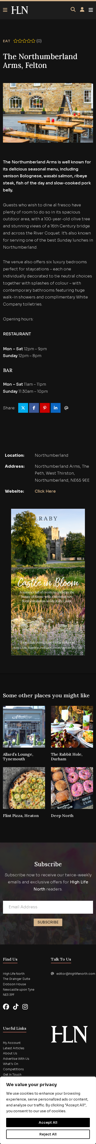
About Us (10, 1053)
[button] (7, 10)
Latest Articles (13, 1048)
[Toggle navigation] (91, 10)
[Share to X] (23, 408)
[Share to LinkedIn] (56, 408)
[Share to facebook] (34, 408)
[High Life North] (69, 1034)
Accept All (48, 1122)
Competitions (13, 1069)
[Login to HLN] (82, 10)
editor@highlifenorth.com (75, 973)
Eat (6, 41)
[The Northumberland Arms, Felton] (19, 10)
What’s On (10, 1064)
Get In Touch (12, 1074)
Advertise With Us (16, 1058)
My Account (12, 1043)
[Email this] (66, 408)
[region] (48, 1110)
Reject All (48, 1134)
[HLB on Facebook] (6, 1007)
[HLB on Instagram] (25, 1007)
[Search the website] (73, 10)
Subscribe (48, 922)
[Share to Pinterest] (45, 408)
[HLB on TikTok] (15, 1007)
